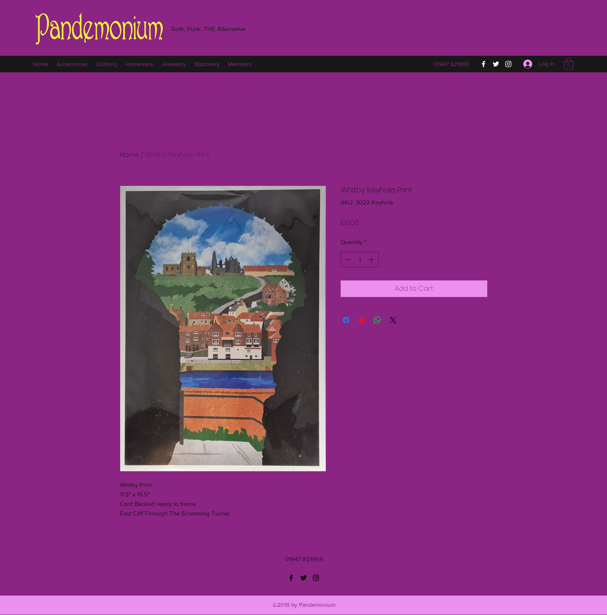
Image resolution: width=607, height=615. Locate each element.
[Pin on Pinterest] (362, 320)
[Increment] (372, 259)
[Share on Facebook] (346, 320)
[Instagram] (508, 64)
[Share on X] (393, 320)
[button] (569, 64)
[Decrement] (347, 259)
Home (129, 154)
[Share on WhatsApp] (377, 320)
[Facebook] (483, 64)
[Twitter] (496, 64)
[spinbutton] (360, 259)
